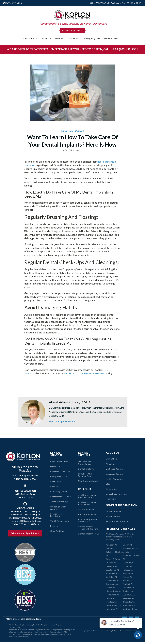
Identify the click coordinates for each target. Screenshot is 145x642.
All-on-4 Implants (87, 514)
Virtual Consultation (116, 494)
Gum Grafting (57, 531)
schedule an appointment (91, 373)
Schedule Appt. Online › (72, 30)
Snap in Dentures (59, 461)
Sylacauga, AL (129, 594)
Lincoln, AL (127, 545)
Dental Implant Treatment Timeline (88, 527)
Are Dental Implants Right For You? (88, 496)
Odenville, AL (129, 562)
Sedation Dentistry (60, 472)
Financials (111, 499)
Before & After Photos (117, 521)
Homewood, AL (112, 594)
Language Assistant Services (92, 631)
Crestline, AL (111, 566)
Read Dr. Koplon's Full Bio (62, 421)
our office (68, 373)
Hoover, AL (111, 598)
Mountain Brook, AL (131, 557)
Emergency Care (92, 38)
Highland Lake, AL (113, 591)
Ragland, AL (128, 584)
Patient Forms (113, 516)
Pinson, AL (127, 577)
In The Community (115, 479)
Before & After (111, 38)
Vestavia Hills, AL (130, 609)
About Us (111, 464)
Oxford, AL (127, 566)
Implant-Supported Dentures (88, 520)
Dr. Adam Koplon (114, 474)
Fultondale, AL (112, 573)
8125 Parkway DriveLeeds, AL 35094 (25, 494)
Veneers (54, 487)
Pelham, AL (128, 570)
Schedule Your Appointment (25, 533)
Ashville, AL (111, 548)
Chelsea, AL (111, 562)
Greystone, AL (112, 584)
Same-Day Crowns (59, 491)
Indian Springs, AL (114, 605)
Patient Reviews (114, 511)
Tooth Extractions (59, 521)
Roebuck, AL (128, 591)
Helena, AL (110, 587)
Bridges (54, 526)
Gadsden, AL (111, 577)
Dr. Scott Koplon (114, 469)
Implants (73, 38)
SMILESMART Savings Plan (85, 475)
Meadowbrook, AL (131, 548)
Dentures (55, 467)
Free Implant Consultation (84, 462)
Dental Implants (86, 469)
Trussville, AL (129, 602)
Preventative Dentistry (57, 515)
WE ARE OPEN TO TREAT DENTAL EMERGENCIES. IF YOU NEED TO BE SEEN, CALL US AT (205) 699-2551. (72, 49)
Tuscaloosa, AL (129, 605)
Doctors (44, 38)
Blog (108, 484)
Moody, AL (127, 552)
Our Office (29, 38)
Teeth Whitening (59, 502)
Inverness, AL (112, 609)
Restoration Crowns (60, 497)
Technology (112, 489)
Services (59, 38)
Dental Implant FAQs (88, 534)
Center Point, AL (113, 559)
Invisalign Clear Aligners (58, 508)
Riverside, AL (128, 587)
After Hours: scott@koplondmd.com (23, 618)
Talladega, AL (128, 598)
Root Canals (56, 482)
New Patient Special (88, 481)
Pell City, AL (128, 573)
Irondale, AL (111, 602)
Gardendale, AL (113, 580)
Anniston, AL (111, 545)
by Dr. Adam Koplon (72, 150)
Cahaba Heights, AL (114, 554)
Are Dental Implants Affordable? (88, 503)
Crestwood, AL (112, 570)
